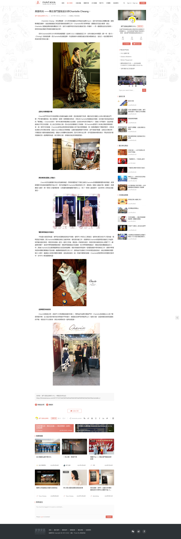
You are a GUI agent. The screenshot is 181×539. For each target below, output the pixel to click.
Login (41, 516)
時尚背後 (77, 16)
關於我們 (56, 530)
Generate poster (76, 418)
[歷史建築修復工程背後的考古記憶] (122, 138)
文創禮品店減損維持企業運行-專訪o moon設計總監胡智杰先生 (137, 236)
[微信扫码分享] (84, 418)
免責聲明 (88, 530)
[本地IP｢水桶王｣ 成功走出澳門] (122, 228)
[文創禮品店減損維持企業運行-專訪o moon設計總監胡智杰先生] (122, 237)
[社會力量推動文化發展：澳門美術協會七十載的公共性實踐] (122, 112)
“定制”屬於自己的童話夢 (127, 68)
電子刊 (101, 3)
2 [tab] (132, 86)
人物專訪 (71, 16)
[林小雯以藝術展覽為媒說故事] (74, 477)
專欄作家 (86, 3)
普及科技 (82, 533)
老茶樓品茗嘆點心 (133, 208)
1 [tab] (129, 86)
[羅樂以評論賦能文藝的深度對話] (47, 477)
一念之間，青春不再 (70, 457)
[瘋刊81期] (122, 103)
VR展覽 (108, 3)
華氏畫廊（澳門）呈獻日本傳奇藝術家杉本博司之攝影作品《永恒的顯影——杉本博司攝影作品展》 (100, 489)
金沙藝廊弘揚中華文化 (43, 457)
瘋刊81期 (131, 101)
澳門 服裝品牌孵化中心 (41, 16)
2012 (64, 533)
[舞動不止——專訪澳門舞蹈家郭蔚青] (101, 446)
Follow (127, 43)
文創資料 (115, 3)
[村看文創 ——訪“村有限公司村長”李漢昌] (122, 152)
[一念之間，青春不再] (74, 446)
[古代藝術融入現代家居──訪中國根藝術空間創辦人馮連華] (122, 187)
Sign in (129, 3)
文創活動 (78, 3)
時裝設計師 (41, 404)
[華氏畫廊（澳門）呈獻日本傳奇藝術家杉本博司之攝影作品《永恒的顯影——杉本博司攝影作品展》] (101, 477)
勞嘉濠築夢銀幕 (132, 118)
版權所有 (51, 533)
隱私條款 (80, 530)
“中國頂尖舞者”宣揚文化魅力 (136, 168)
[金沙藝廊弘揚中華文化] (47, 446)
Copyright (57, 533)
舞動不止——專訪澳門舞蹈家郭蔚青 (100, 458)
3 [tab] (135, 86)
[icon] (133, 531)
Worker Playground (126, 60)
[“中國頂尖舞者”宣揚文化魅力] (122, 170)
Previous (120, 84)
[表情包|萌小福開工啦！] (122, 202)
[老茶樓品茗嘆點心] (122, 210)
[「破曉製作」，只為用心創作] (122, 161)
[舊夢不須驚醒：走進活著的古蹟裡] (122, 129)
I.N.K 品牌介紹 (124, 53)
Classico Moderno (125, 56)
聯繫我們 (64, 530)
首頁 (63, 3)
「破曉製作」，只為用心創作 (136, 159)
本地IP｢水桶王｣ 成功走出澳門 (137, 226)
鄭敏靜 (51, 404)
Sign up (135, 3)
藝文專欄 (69, 3)
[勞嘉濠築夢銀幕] (122, 121)
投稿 (143, 3)
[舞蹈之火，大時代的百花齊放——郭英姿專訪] (122, 179)
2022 (67, 533)
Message (137, 43)
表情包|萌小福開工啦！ (135, 199)
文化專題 (94, 3)
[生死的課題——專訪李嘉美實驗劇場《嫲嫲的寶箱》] (122, 219)
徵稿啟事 (72, 530)
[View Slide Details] (132, 80)
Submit (109, 516)
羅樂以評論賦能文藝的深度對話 (46, 488)
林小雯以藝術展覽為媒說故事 (73, 488)
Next (143, 84)
